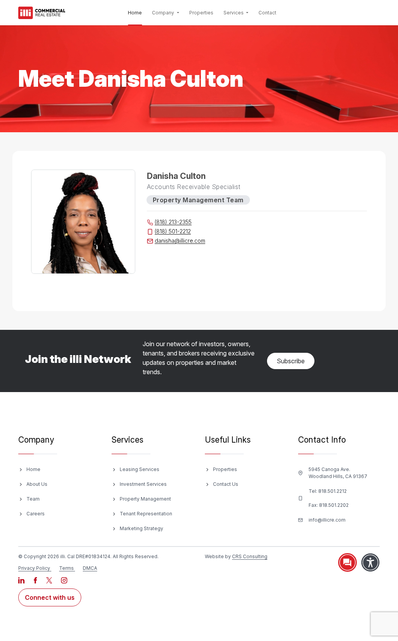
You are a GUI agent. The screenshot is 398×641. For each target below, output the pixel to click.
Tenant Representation (146, 514)
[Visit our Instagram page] (64, 580)
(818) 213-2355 (173, 222)
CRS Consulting (249, 556)
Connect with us (50, 597)
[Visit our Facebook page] (35, 580)
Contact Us (225, 484)
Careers (35, 514)
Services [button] (234, 13)
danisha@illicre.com (180, 240)
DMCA (90, 568)
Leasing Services (139, 469)
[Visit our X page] (49, 580)
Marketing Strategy (141, 528)
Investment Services (143, 484)
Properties (201, 13)
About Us (36, 484)
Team (33, 499)
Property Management (145, 499)
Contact (267, 13)
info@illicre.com (327, 520)
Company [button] (163, 13)
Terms (66, 568)
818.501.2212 (332, 491)
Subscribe (291, 361)
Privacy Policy (34, 568)
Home (136, 12)
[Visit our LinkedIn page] (22, 580)
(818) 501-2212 (173, 231)
